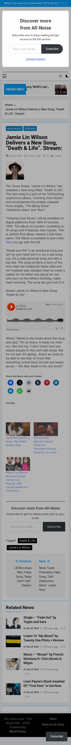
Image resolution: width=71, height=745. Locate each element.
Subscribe (52, 49)
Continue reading (35, 59)
